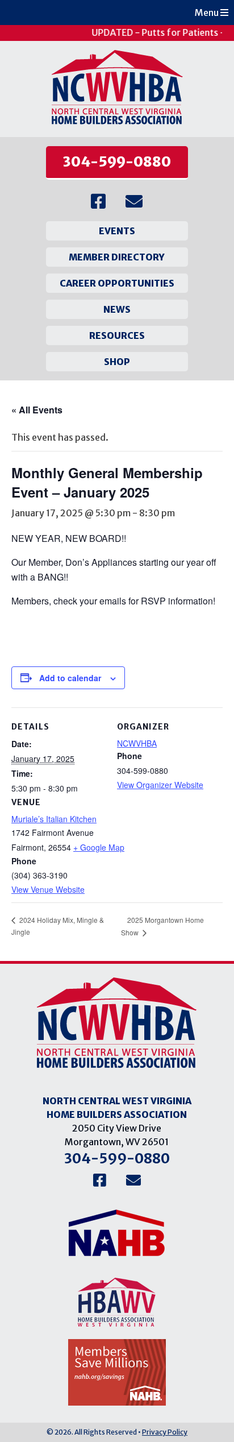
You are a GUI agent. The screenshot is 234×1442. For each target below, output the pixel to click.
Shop (117, 361)
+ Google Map (98, 847)
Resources (117, 335)
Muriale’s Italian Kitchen (54, 818)
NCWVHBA (137, 743)
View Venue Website (48, 889)
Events (117, 231)
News (117, 309)
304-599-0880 (117, 162)
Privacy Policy (164, 1432)
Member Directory (117, 257)
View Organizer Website (160, 784)
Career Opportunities (117, 283)
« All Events (36, 409)
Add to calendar (70, 677)
